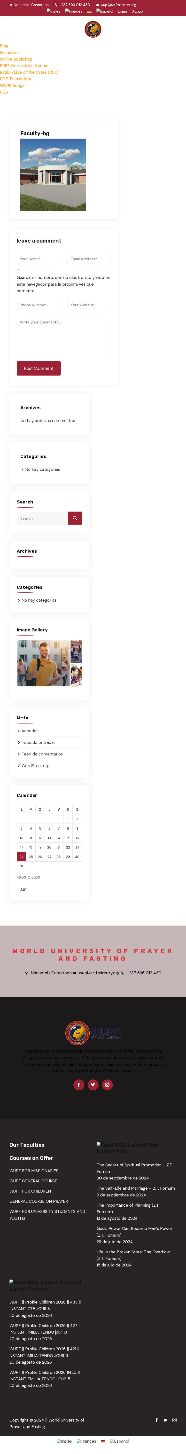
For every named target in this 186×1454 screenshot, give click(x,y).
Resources (10, 52)
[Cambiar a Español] (120, 1441)
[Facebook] (79, 1084)
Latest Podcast (30, 1289)
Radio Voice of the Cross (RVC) (29, 72)
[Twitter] (93, 1084)
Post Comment (39, 368)
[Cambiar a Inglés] (53, 11)
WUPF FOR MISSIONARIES (33, 1170)
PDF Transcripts (15, 78)
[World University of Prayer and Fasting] (93, 29)
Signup (137, 11)
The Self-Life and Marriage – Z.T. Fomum (136, 1188)
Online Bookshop (16, 59)
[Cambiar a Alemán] (89, 11)
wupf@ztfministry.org (118, 4)
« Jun (21, 889)
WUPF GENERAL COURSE (33, 1181)
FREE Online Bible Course (24, 65)
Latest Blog (112, 1151)
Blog (4, 45)
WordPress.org (36, 765)
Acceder (30, 730)
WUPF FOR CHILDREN (30, 1191)
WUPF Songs (12, 85)
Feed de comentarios (42, 754)
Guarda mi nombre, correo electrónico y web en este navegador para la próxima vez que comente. (63, 284)
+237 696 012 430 (74, 4)
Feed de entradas (38, 742)
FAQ (4, 92)
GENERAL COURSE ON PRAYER (38, 1201)
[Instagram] (107, 1084)
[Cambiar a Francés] (73, 11)
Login (122, 11)
